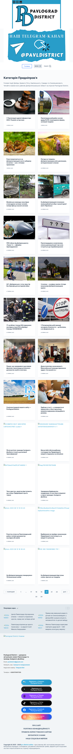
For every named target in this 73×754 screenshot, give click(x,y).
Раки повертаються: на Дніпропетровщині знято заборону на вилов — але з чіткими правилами (18, 162)
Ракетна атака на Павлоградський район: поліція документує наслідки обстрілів (18, 536)
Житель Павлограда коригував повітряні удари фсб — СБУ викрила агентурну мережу (56, 627)
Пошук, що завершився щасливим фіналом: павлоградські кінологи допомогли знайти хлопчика (18, 368)
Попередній (11, 592)
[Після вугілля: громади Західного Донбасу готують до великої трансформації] (19, 434)
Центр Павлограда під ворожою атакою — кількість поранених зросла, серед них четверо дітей (23, 616)
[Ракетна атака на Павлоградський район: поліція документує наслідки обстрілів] (19, 518)
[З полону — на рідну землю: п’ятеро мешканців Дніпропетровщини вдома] (53, 268)
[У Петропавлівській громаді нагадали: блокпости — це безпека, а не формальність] (53, 309)
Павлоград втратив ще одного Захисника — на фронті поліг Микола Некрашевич (22, 627)
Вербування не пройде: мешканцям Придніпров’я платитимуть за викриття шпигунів (53, 536)
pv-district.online (27, 745)
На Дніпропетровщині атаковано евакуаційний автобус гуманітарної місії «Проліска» (53, 204)
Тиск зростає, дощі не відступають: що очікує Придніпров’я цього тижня (19, 493)
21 (51, 592)
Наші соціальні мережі (36, 739)
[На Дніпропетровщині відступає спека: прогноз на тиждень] (53, 560)
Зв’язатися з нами (36, 735)
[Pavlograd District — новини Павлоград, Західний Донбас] (19, 644)
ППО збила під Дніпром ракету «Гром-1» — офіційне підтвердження (17, 245)
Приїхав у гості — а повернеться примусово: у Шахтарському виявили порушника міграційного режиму (53, 410)
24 (41, 596)
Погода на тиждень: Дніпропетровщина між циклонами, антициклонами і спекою (53, 161)
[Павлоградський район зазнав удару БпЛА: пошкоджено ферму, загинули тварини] (53, 102)
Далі (64, 592)
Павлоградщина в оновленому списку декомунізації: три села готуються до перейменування (52, 245)
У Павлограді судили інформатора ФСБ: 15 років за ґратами (18, 119)
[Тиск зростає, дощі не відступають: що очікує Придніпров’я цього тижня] (19, 476)
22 (57, 592)
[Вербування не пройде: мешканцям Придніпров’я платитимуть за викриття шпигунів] (53, 518)
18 (36, 592)
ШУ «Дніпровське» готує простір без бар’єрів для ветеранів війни (18, 285)
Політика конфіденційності (36, 729)
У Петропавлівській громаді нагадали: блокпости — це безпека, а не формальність (53, 327)
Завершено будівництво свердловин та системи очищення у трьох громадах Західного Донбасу (53, 494)
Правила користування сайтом (36, 732)
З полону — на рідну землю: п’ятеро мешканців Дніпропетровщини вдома (53, 286)
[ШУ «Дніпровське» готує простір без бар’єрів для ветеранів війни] (19, 268)
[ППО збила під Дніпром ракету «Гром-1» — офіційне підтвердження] (19, 227)
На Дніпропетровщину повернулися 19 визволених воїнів (19, 576)
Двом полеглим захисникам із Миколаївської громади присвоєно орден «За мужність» (53, 368)
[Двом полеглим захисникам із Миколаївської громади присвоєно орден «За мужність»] (53, 350)
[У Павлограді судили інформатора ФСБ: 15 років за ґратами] (19, 102)
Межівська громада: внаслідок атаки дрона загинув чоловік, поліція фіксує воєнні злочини (17, 204)
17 (31, 592)
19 (41, 592)
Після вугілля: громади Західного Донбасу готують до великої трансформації (18, 452)
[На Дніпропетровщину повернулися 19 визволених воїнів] (19, 560)
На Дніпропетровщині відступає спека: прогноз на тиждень (52, 576)
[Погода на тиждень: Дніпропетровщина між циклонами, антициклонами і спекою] (53, 143)
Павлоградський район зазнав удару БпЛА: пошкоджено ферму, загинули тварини (53, 120)
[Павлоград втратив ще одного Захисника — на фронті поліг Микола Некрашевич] (6, 627)
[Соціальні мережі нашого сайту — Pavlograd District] (19, 392)
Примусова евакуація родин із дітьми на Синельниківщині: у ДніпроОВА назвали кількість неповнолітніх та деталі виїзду (56, 616)
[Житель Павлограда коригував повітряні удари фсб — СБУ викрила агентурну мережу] (41, 627)
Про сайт (36, 725)
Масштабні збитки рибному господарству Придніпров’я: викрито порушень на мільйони (52, 452)
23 (36, 596)
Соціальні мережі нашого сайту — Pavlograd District (18, 408)
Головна (27, 66)
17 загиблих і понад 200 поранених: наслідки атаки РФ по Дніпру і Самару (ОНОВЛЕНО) (19, 327)
